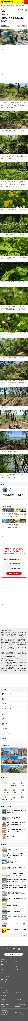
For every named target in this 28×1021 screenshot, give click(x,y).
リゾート (7, 718)
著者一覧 (3, 987)
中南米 (7, 703)
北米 (6, 698)
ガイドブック (4, 982)
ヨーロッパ (8, 693)
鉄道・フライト (14, 799)
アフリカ (7, 733)
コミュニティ (4, 990)
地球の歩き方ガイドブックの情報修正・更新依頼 (14, 654)
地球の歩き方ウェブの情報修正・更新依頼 (12, 652)
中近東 (7, 728)
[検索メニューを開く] (22, 2)
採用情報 (3, 1006)
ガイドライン (17, 1002)
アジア (6, 723)
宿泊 (23, 785)
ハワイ (7, 713)
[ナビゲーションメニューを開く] (26, 2)
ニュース (3, 985)
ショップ (22, 799)
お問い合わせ (17, 1006)
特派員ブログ (14, 5)
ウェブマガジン (5, 976)
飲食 (5, 785)
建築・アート (14, 785)
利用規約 (3, 1002)
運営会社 (3, 999)
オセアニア (8, 708)
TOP (2, 5)
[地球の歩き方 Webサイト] (7, 1)
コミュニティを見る (14, 573)
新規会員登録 (5, 992)
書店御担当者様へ (5, 1004)
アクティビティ (5, 799)
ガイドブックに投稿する (19, 1004)
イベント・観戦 (5, 792)
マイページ (18, 992)
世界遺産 (14, 792)
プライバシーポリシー (19, 999)
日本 (5, 5)
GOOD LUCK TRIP (5, 995)
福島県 (8, 5)
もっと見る (22, 935)
